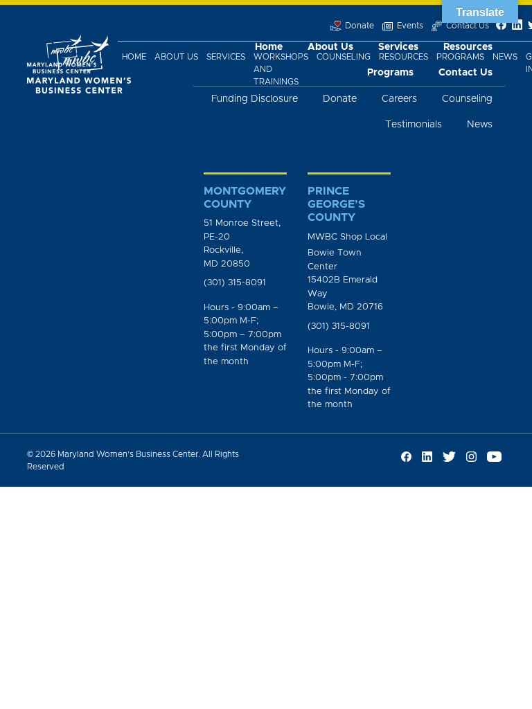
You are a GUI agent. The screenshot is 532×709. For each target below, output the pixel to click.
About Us (176, 57)
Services (225, 57)
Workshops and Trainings (281, 69)
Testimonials (413, 124)
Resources (403, 57)
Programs (460, 57)
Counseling (344, 57)
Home (134, 57)
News (505, 57)
